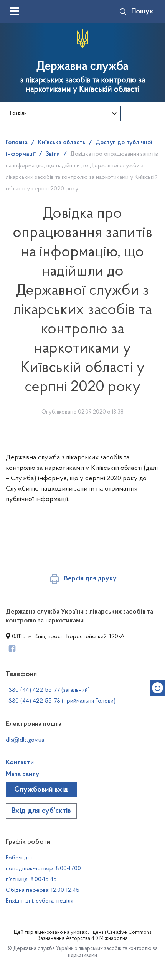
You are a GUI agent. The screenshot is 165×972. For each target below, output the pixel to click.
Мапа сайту (23, 774)
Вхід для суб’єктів (41, 811)
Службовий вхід (41, 790)
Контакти (20, 762)
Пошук (142, 11)
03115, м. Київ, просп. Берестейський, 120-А (67, 637)
